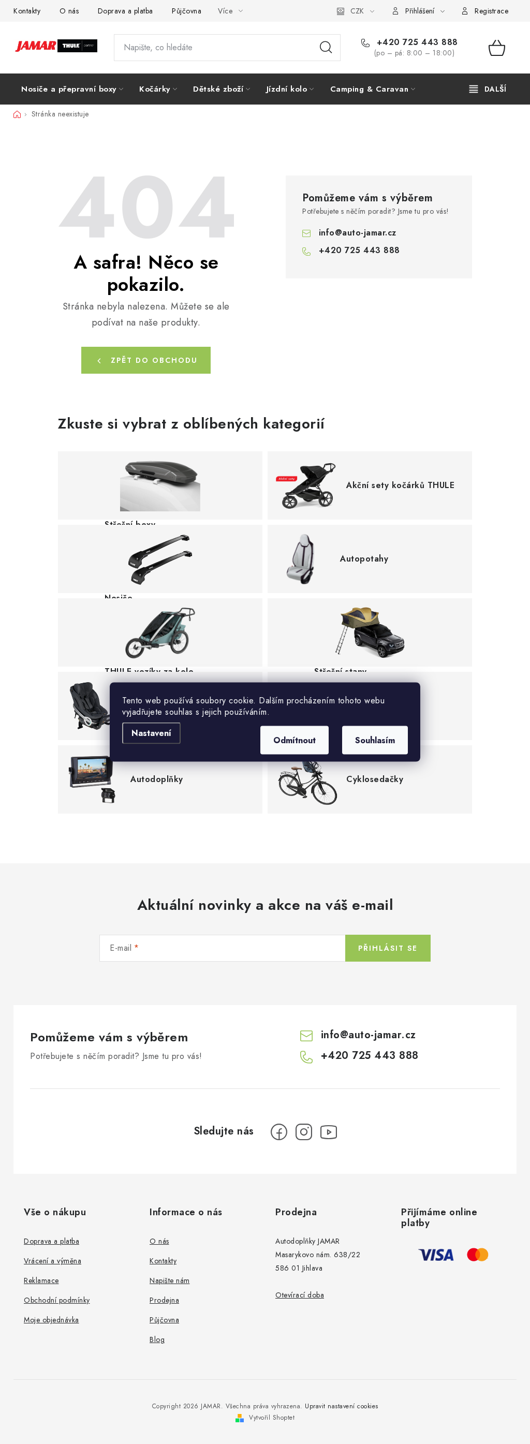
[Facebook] (279, 1132)
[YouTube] (328, 1132)
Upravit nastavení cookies (341, 1406)
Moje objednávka (51, 1320)
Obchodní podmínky (57, 1300)
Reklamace (41, 1280)
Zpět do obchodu (154, 360)
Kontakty (26, 11)
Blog (157, 1339)
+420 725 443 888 (416, 42)
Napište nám (170, 1280)
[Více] (488, 89)
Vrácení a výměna (52, 1261)
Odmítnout (294, 740)
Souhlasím (375, 740)
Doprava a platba (125, 11)
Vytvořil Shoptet (272, 1417)
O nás (69, 11)
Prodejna (164, 1300)
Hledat (326, 47)
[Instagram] (304, 1132)
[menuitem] (72, 89)
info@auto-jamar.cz (357, 233)
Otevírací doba (299, 1295)
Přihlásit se (388, 948)
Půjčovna (186, 11)
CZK (357, 11)
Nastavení (151, 733)
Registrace (491, 11)
